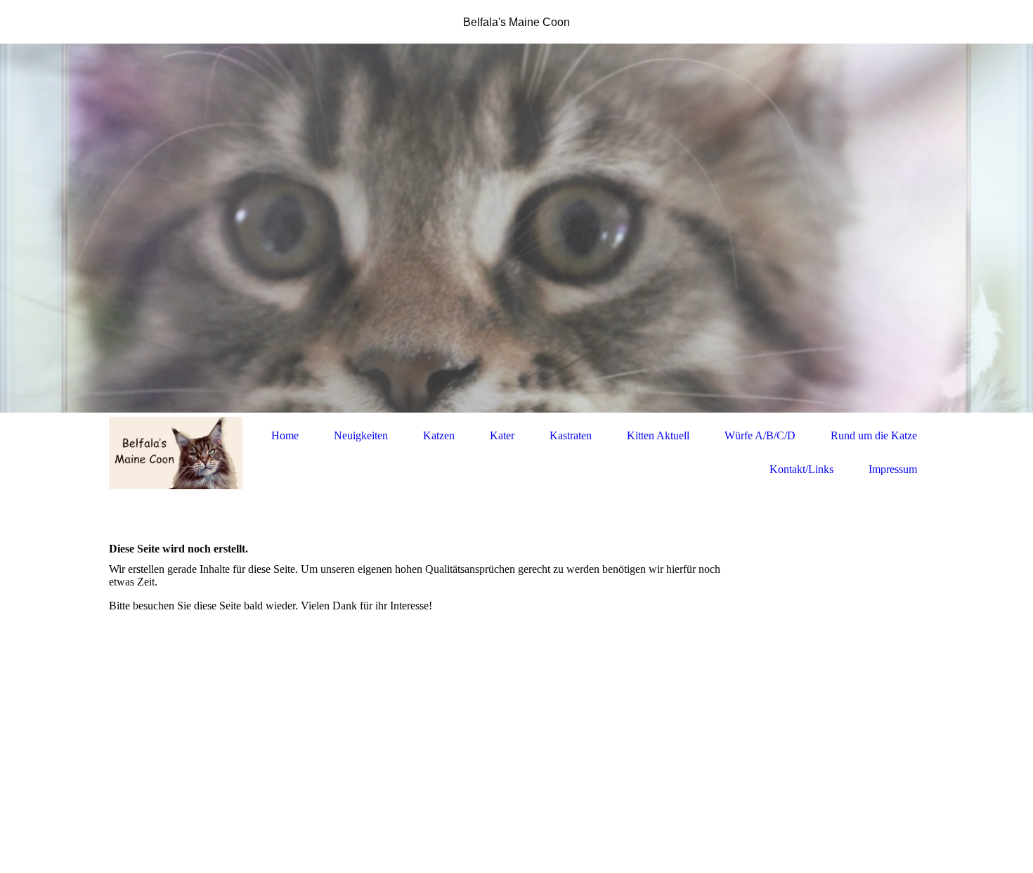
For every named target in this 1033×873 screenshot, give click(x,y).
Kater (502, 435)
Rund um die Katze (874, 435)
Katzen (439, 435)
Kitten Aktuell (658, 435)
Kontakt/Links (801, 469)
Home (285, 435)
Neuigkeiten (361, 435)
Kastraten (571, 435)
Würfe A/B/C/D (760, 435)
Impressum (893, 469)
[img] (516, 228)
